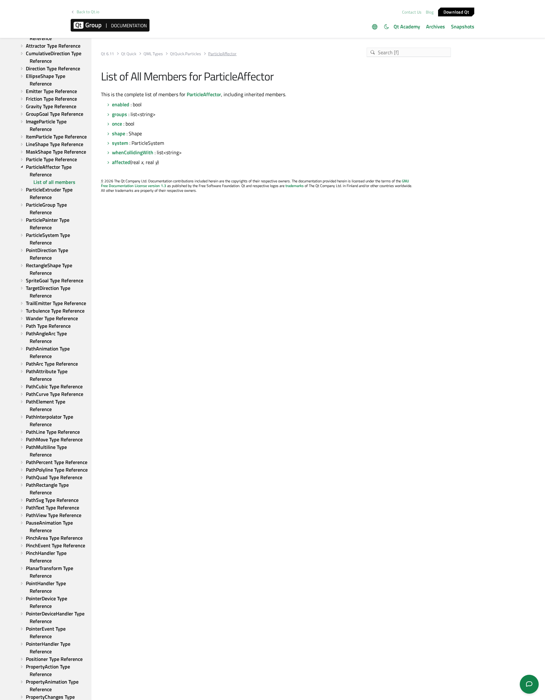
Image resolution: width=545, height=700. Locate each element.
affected (121, 162)
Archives (435, 26)
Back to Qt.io (88, 12)
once (117, 123)
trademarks (294, 186)
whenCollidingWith (132, 152)
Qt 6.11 (107, 54)
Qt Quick (128, 54)
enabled (120, 104)
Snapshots (462, 26)
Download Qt (456, 11)
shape (118, 133)
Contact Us (411, 12)
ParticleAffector (204, 94)
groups (119, 114)
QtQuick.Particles (185, 54)
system (120, 143)
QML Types (153, 54)
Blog (430, 12)
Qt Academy (407, 26)
